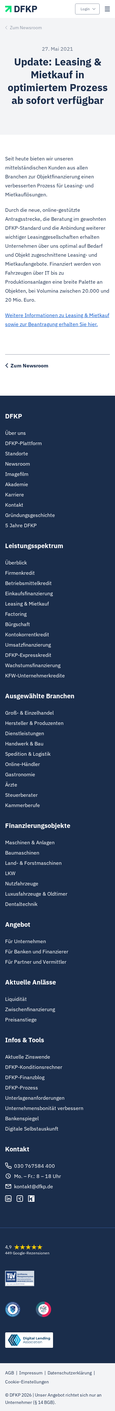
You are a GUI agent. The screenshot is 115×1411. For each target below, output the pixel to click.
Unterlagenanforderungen (35, 1098)
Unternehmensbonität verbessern (44, 1108)
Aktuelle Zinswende (27, 1057)
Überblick (16, 562)
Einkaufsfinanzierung (29, 593)
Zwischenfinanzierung (30, 1009)
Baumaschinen (22, 852)
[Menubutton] (107, 9)
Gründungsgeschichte (30, 515)
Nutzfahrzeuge (21, 883)
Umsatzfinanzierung (28, 644)
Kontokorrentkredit (27, 634)
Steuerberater (21, 795)
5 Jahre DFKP (21, 525)
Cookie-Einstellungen (27, 1382)
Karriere (14, 494)
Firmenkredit (20, 573)
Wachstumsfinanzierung (32, 665)
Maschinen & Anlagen (30, 842)
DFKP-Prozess (21, 1087)
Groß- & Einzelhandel (29, 713)
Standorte (16, 453)
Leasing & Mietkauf (27, 603)
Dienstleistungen (24, 733)
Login (85, 8)
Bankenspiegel (22, 1118)
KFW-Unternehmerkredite (35, 675)
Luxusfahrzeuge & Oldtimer (36, 893)
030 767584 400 (34, 1166)
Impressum (30, 1373)
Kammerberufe (22, 805)
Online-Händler (22, 764)
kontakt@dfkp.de (33, 1186)
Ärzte (11, 784)
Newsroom (17, 463)
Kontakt (14, 505)
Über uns (15, 433)
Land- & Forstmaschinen (33, 863)
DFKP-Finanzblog (24, 1077)
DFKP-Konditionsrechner (33, 1067)
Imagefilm (16, 474)
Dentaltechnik (21, 904)
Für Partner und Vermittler (35, 962)
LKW (10, 873)
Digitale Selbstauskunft (31, 1128)
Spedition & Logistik (27, 754)
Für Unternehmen (25, 941)
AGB (9, 1373)
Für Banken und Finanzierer (36, 951)
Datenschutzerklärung (70, 1373)
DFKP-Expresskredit (28, 655)
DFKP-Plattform (23, 443)
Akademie (16, 484)
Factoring (16, 614)
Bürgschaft (17, 624)
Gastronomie (20, 774)
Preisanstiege (21, 1019)
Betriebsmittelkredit (28, 583)
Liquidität (16, 999)
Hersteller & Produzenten (34, 723)
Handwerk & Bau (24, 743)
